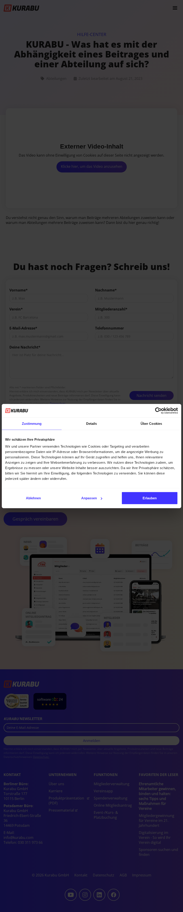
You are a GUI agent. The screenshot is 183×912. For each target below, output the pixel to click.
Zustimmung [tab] (32, 423)
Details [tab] (91, 423)
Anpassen (89, 498)
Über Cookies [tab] (151, 423)
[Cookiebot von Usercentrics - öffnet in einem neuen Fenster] (158, 410)
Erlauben (150, 498)
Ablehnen (33, 498)
